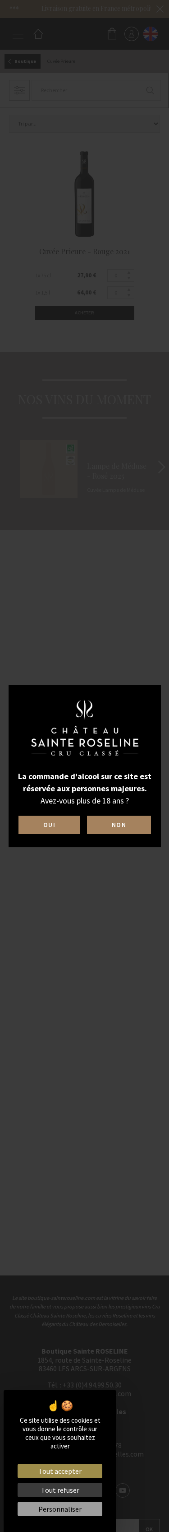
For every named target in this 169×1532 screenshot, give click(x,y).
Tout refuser (60, 1490)
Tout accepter (60, 1471)
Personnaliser (60, 1508)
